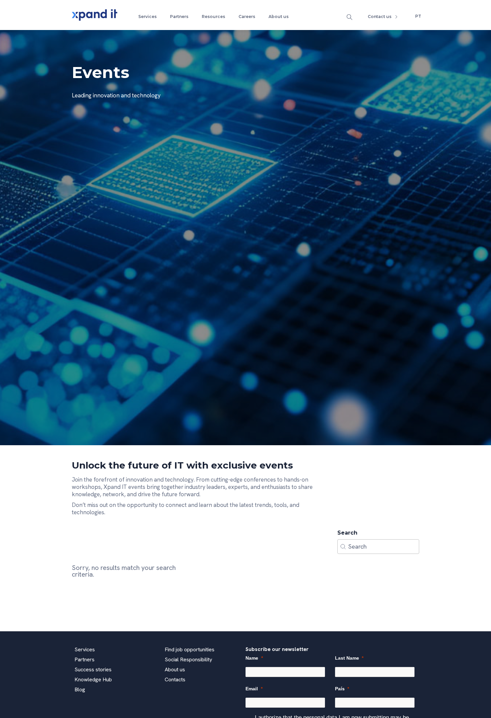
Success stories (93, 669)
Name (252, 658)
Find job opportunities (189, 649)
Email (252, 688)
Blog (79, 689)
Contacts (175, 679)
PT (418, 16)
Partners (179, 16)
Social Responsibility (188, 659)
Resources (213, 16)
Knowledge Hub (93, 679)
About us (279, 16)
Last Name (347, 658)
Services (147, 16)
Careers (246, 16)
